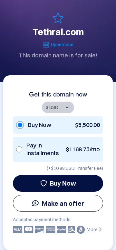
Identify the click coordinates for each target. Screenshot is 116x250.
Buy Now (63, 183)
